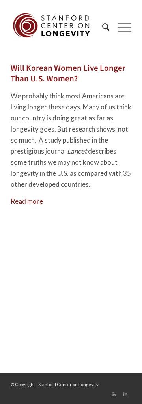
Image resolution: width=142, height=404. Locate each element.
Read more (27, 201)
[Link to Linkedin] (125, 394)
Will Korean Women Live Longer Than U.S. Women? (68, 73)
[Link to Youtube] (114, 394)
